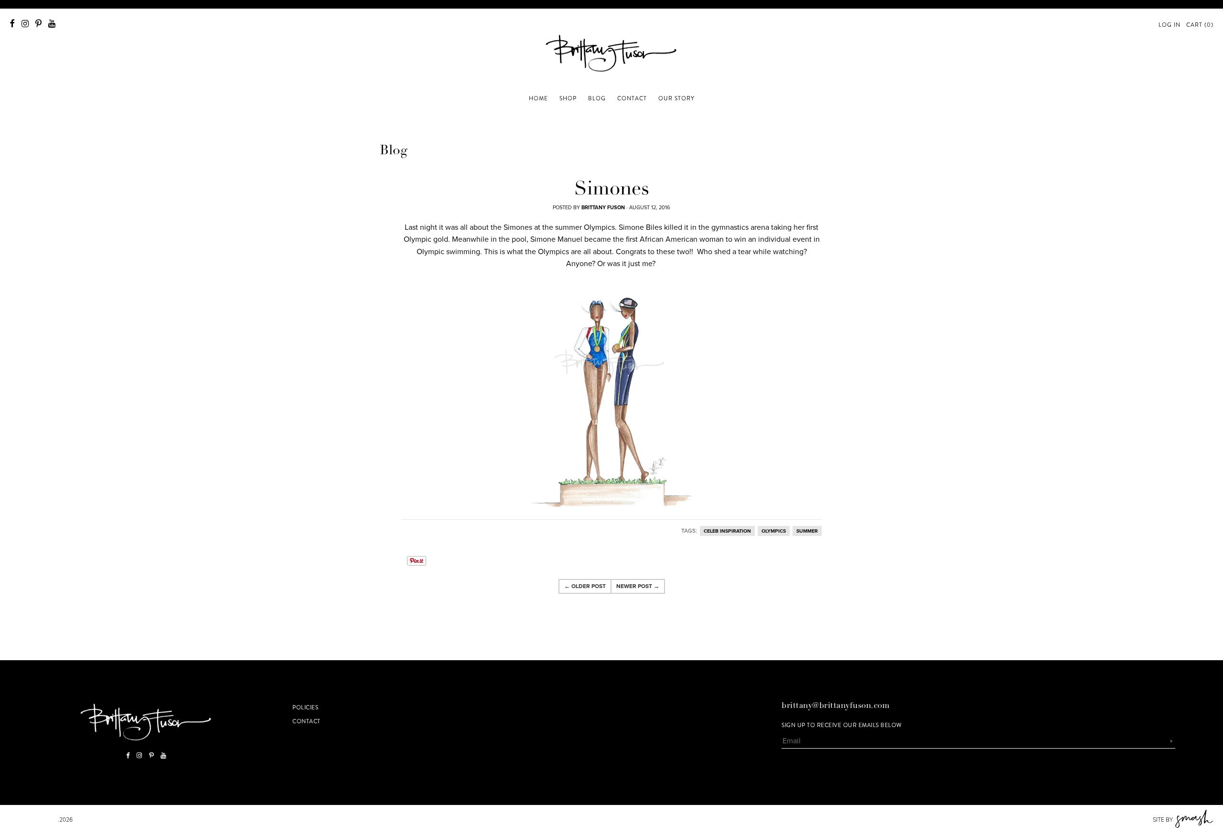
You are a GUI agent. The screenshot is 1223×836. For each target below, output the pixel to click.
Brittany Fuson (34, 820)
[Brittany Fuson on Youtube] (51, 24)
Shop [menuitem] (568, 98)
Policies (305, 707)
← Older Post (585, 586)
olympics (774, 531)
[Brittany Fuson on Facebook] (12, 24)
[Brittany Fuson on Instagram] (25, 24)
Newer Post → (637, 586)
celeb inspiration (727, 531)
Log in (1169, 25)
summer (807, 531)
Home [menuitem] (538, 98)
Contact (306, 721)
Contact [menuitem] (632, 98)
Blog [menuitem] (597, 98)
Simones (611, 190)
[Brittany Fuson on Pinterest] (38, 24)
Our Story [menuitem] (676, 98)
